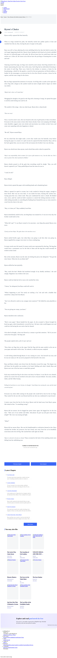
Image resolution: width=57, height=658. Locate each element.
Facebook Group (13, 647)
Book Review (30, 645)
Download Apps (13, 645)
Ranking (5, 11)
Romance (5, 637)
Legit (9, 640)
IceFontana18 (10, 32)
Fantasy (5, 17)
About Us (5, 640)
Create (4, 10)
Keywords (19, 645)
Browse (5, 12)
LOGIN (2, 2)
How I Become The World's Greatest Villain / (17, 17)
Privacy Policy (12, 635)
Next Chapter (43, 464)
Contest (5, 7)
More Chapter (30, 524)
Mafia (13, 637)
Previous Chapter (17, 464)
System (16, 637)
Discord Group (6, 647)
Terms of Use (6, 635)
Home (2, 17)
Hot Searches (24, 645)
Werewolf (10, 637)
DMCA (5, 642)
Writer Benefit (6, 8)
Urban (22, 637)
